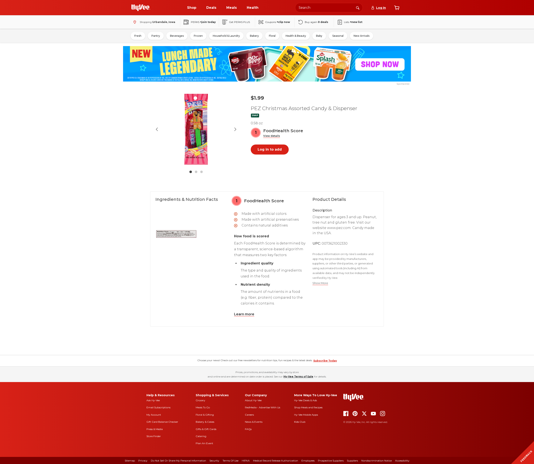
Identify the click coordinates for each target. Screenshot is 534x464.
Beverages (177, 35)
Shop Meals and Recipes (308, 407)
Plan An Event (204, 443)
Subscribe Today (325, 360)
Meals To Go (203, 407)
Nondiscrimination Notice (376, 460)
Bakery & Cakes (205, 421)
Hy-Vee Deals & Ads (305, 400)
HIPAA (246, 460)
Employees (308, 460)
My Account (153, 414)
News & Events (253, 421)
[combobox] (329, 7)
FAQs (248, 429)
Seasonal (338, 35)
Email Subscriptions (158, 407)
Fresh (137, 35)
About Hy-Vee (253, 400)
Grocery (200, 400)
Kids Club (299, 421)
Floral (272, 35)
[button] (271, 136)
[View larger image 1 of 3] (196, 129)
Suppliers (352, 460)
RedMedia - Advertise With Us (262, 407)
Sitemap (130, 460)
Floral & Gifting (205, 414)
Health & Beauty (296, 35)
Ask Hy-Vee (153, 400)
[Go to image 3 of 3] (201, 171)
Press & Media (154, 429)
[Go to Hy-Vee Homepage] (140, 7)
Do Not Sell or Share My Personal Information (178, 460)
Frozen (198, 35)
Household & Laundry (226, 35)
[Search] (358, 7)
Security (214, 460)
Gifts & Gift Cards (206, 429)
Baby (319, 35)
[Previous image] (156, 129)
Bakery (254, 35)
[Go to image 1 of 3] (190, 171)
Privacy (142, 460)
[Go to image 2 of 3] (196, 171)
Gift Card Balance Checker (162, 421)
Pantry (155, 35)
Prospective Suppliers (331, 460)
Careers (249, 414)
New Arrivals (361, 35)
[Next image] (235, 129)
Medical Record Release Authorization (275, 460)
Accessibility (402, 460)
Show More (320, 283)
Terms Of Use (230, 460)
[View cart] (397, 8)
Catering (201, 436)
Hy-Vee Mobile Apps (306, 414)
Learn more (244, 314)
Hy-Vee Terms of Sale (298, 376)
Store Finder (153, 436)
